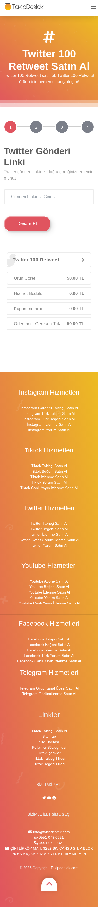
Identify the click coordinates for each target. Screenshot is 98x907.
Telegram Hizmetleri (49, 672)
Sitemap (49, 736)
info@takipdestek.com (51, 832)
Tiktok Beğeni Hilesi (49, 764)
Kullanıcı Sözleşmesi (49, 747)
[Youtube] (49, 798)
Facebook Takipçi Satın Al (49, 639)
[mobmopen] (93, 6)
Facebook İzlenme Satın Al (49, 650)
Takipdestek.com (64, 868)
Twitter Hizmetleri (49, 508)
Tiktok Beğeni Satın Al (49, 471)
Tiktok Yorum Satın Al (49, 482)
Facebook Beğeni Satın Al (49, 644)
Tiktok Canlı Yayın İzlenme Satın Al (49, 488)
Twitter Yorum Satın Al (49, 545)
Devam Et (27, 223)
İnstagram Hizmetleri (49, 392)
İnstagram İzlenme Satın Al (49, 424)
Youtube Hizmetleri (49, 565)
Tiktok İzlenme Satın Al (49, 477)
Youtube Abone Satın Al (49, 581)
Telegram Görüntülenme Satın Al (49, 694)
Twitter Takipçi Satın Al (49, 523)
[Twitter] (44, 798)
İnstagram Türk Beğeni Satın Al (49, 419)
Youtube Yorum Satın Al (49, 598)
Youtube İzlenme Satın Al (49, 592)
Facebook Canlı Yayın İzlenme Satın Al (49, 661)
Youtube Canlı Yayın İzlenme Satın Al (49, 603)
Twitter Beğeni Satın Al (49, 529)
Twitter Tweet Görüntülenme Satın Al (49, 540)
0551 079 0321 (51, 837)
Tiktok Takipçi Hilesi (49, 758)
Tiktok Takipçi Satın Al (49, 466)
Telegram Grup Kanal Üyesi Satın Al (49, 688)
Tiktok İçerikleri (49, 753)
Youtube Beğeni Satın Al (49, 587)
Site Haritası (49, 742)
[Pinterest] (54, 798)
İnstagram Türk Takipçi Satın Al (49, 413)
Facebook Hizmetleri (49, 623)
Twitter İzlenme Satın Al (49, 534)
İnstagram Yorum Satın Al (49, 430)
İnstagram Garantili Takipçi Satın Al (49, 408)
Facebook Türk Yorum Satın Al (49, 655)
